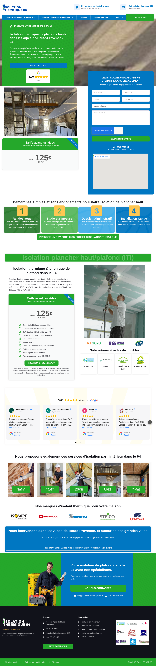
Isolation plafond (107, 489)
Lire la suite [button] (14, 428)
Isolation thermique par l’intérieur (56, 17)
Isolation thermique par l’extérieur (20, 17)
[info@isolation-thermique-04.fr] (123, 7)
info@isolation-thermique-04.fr (140, 6)
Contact (83, 17)
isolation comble (21, 489)
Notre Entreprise (101, 17)
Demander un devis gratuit (41, 363)
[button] (6, 422)
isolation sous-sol (136, 489)
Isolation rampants (79, 489)
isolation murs (50, 489)
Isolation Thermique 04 (11, 630)
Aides (118, 17)
